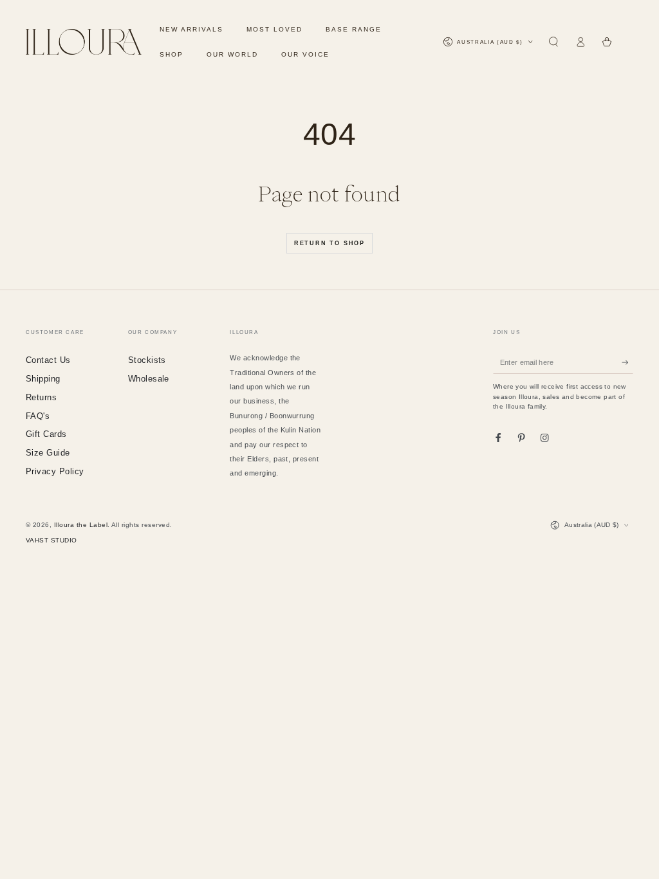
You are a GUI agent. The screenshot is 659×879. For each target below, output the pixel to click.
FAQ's (38, 416)
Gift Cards (46, 434)
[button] (553, 42)
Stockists (147, 360)
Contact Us (48, 360)
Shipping (43, 379)
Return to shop (329, 243)
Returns (41, 397)
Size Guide (48, 453)
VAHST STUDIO (51, 540)
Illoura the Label (80, 524)
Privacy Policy (55, 471)
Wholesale (148, 379)
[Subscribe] (627, 362)
